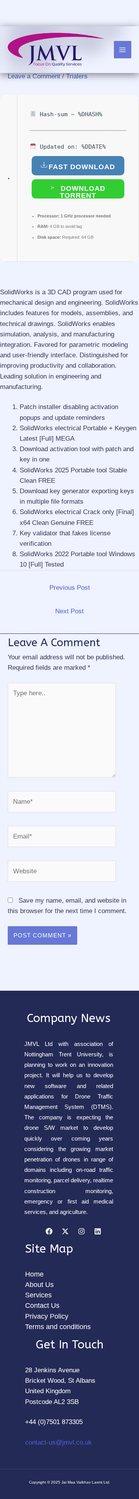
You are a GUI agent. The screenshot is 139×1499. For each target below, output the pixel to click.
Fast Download (82, 167)
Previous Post (69, 587)
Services (38, 1295)
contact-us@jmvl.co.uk (58, 1442)
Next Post (69, 611)
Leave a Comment (34, 76)
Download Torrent (81, 192)
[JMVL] (56, 49)
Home (34, 1274)
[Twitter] (65, 1231)
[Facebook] (49, 1231)
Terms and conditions (58, 1327)
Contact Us (42, 1305)
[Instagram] (81, 1231)
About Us (39, 1284)
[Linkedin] (97, 1231)
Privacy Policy (46, 1316)
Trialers (77, 76)
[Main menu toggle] (123, 50)
